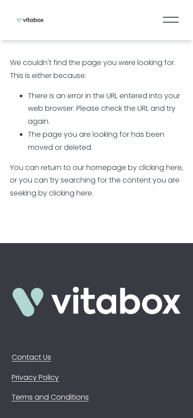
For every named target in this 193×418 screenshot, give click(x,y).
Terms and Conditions (50, 397)
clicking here (160, 167)
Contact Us (31, 357)
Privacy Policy (35, 377)
